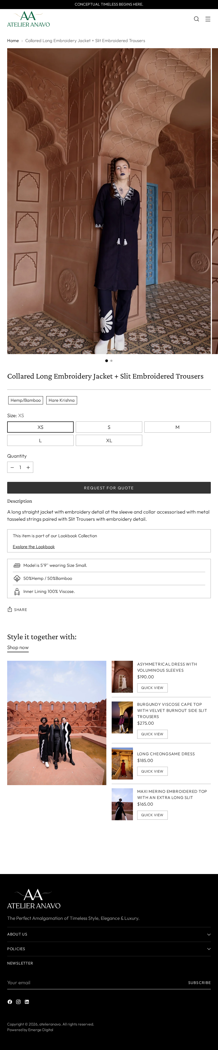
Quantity (17, 456)
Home (13, 40)
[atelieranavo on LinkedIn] (27, 1003)
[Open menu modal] (208, 19)
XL (109, 440)
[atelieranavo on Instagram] (19, 1003)
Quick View (152, 688)
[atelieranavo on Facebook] (10, 1003)
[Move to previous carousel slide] (194, 855)
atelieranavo (50, 1024)
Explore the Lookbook (34, 546)
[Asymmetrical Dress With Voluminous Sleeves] (122, 677)
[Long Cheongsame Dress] (122, 764)
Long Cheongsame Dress (166, 753)
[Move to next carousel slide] (206, 855)
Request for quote (109, 487)
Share (20, 609)
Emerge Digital (40, 1029)
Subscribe (199, 982)
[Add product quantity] (12, 467)
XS (40, 427)
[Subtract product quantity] (28, 467)
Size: (15, 415)
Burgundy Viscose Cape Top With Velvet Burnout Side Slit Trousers (172, 710)
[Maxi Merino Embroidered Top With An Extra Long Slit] (122, 804)
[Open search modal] (196, 19)
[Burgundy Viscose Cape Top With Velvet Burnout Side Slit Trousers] (122, 720)
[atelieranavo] (28, 19)
